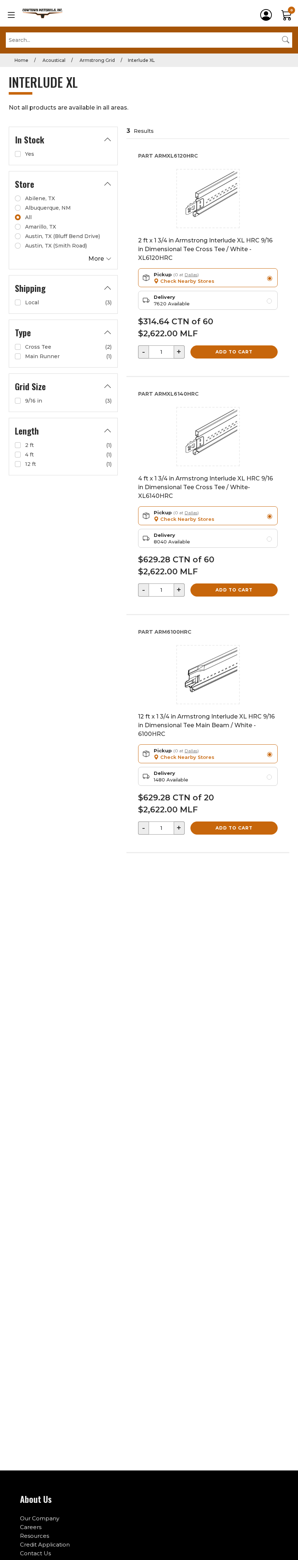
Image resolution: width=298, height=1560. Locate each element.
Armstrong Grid (96, 60)
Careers (30, 1527)
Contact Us (35, 1553)
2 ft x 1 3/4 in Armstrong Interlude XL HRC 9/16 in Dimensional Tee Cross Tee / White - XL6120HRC (205, 249)
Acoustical (53, 60)
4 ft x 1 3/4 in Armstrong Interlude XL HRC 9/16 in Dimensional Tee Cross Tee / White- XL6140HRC (205, 487)
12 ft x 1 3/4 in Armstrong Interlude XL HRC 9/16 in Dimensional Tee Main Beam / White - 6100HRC (206, 725)
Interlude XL (141, 60)
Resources (34, 1535)
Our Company (39, 1518)
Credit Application (45, 1544)
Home (21, 60)
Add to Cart (234, 352)
